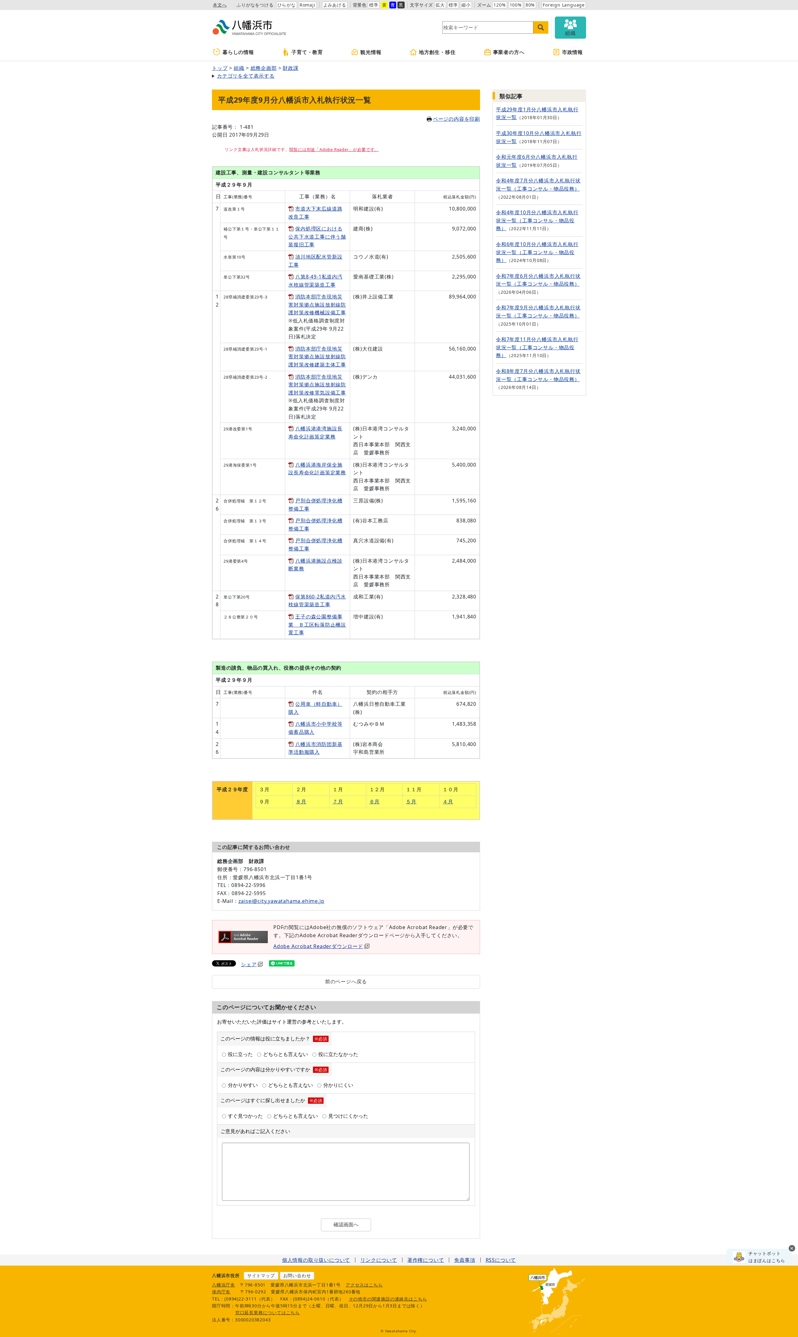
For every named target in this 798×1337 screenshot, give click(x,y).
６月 (374, 801)
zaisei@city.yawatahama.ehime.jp (281, 901)
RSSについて (501, 1260)
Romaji (307, 5)
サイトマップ (261, 1275)
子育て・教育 (307, 52)
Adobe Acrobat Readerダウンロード (318, 946)
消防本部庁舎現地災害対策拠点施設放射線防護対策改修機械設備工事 (317, 304)
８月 (301, 801)
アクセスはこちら (364, 1285)
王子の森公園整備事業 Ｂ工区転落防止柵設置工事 (317, 624)
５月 (411, 801)
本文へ (220, 5)
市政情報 (572, 52)
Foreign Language (564, 5)
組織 (239, 68)
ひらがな (286, 5)
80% (530, 5)
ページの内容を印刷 (456, 118)
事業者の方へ (509, 52)
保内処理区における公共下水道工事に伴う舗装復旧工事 (317, 236)
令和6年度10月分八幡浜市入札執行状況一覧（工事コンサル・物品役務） (537, 252)
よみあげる (334, 5)
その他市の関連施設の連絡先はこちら (388, 1299)
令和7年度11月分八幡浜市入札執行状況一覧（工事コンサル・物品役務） (537, 347)
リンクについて (378, 1260)
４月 (448, 801)
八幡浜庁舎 (223, 1285)
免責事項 (464, 1260)
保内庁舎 (221, 1292)
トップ (220, 68)
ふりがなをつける (255, 5)
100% (516, 5)
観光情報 (370, 52)
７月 (338, 801)
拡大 (440, 5)
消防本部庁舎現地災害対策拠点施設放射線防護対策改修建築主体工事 (317, 356)
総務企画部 (264, 68)
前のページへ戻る (346, 981)
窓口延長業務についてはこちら (267, 1312)
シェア (249, 964)
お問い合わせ (297, 1275)
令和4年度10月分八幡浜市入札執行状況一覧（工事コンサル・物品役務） (537, 220)
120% (499, 5)
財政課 (290, 68)
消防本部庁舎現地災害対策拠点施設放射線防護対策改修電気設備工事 (317, 384)
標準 (373, 5)
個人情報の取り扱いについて (316, 1260)
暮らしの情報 (238, 52)
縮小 (466, 5)
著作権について (425, 1260)
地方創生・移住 (437, 52)
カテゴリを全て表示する (246, 75)
